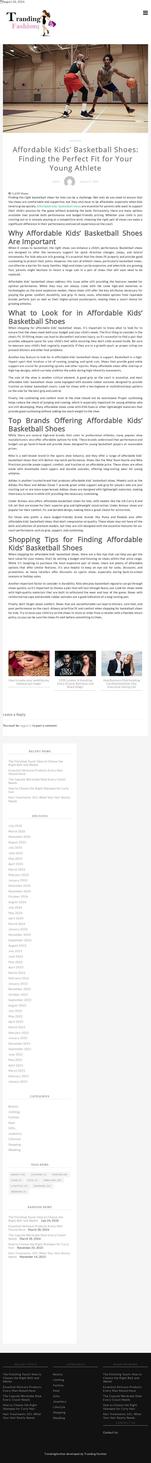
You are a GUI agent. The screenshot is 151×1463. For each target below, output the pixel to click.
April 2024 (15, 918)
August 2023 (17, 945)
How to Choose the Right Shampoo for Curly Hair (20, 1406)
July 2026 (15, 825)
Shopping (14, 1144)
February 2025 (18, 874)
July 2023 (15, 951)
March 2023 (16, 972)
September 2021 (19, 1049)
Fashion (13, 1117)
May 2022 (15, 1016)
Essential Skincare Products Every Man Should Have (22, 1388)
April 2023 (15, 967)
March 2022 (16, 1027)
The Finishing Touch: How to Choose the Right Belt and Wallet (35, 763)
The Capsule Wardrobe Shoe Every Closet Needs (22, 1397)
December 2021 (19, 1043)
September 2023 (19, 940)
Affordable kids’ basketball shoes (59, 206)
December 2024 (19, 885)
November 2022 (19, 989)
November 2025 (19, 836)
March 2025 (16, 869)
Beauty (13, 1106)
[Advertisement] (37, 1296)
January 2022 (18, 1038)
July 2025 (15, 847)
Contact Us (110, 1432)
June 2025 (15, 853)
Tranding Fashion (95, 1453)
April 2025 (15, 864)
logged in (26, 725)
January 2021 (18, 1081)
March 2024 (16, 923)
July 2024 (15, 907)
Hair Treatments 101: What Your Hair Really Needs (22, 1415)
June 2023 (15, 956)
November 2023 (19, 934)
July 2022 (15, 1010)
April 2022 (15, 1021)
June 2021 (15, 1054)
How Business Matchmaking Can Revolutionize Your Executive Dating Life (121, 683)
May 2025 (15, 858)
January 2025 (18, 880)
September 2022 (19, 999)
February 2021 (18, 1076)
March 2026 (16, 831)
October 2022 (18, 994)
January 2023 (18, 983)
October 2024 (18, 896)
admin (56, 181)
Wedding (14, 1149)
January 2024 (18, 929)
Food (11, 1122)
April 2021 (15, 1065)
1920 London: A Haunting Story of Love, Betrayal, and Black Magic (75, 683)
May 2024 (15, 913)
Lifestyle (75, 140)
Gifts (11, 1128)
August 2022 (17, 1005)
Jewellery (15, 1133)
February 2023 (18, 978)
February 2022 (18, 1032)
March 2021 (16, 1070)
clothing (14, 1112)
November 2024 (19, 891)
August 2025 (17, 842)
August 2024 (17, 902)
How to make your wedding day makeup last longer (29, 682)
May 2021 (15, 1059)
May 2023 (15, 962)
